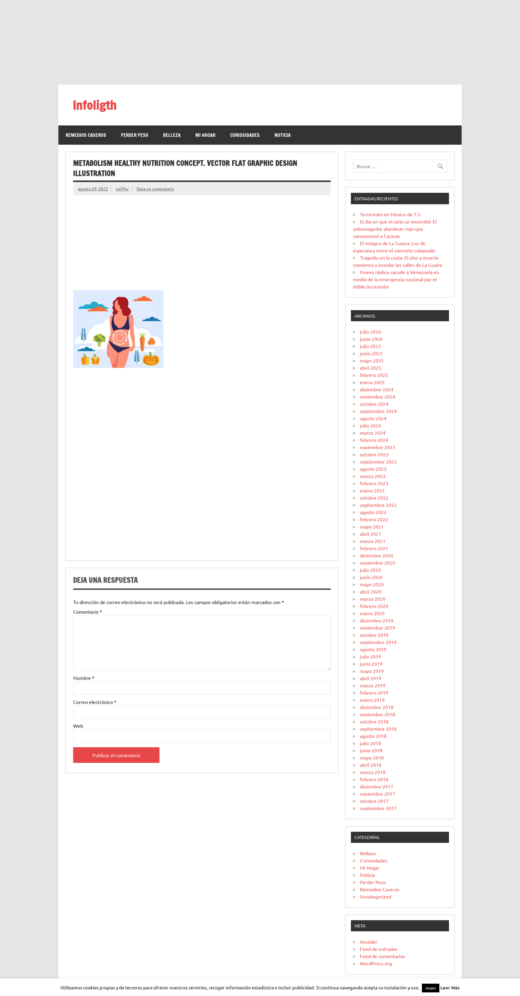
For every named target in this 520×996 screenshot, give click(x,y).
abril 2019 (370, 678)
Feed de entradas (378, 949)
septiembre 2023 (378, 461)
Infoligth (95, 104)
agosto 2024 (373, 418)
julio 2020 (370, 570)
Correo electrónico (94, 701)
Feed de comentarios (382, 956)
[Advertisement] (260, 42)
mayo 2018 (372, 757)
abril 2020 (370, 591)
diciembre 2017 (376, 786)
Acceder (368, 942)
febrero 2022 (374, 519)
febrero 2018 (374, 779)
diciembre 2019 (376, 620)
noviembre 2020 (377, 563)
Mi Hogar (205, 135)
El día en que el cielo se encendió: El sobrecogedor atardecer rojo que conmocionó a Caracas (395, 228)
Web (78, 725)
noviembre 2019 (377, 627)
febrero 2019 (374, 692)
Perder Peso (134, 135)
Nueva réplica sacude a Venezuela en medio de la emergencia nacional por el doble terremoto (396, 279)
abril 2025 (370, 368)
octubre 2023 (374, 454)
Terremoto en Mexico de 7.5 (390, 214)
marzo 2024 (372, 433)
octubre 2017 (374, 801)
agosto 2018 (373, 736)
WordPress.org (376, 963)
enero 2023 (372, 490)
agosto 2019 (373, 649)
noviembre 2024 (377, 396)
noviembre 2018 (377, 714)
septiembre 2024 (378, 411)
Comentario (87, 611)
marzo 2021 (372, 541)
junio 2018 (371, 750)
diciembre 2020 (376, 555)
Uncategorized (375, 896)
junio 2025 (371, 353)
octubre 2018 (374, 721)
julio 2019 (370, 656)
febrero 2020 (374, 606)
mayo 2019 (372, 671)
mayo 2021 (372, 526)
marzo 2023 (372, 476)
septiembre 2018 (378, 729)
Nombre (83, 677)
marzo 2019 (372, 685)
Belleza (172, 135)
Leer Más (450, 988)
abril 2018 (370, 765)
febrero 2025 (374, 375)
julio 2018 (370, 743)
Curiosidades (245, 135)
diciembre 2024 (376, 389)
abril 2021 (370, 534)
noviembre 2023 (377, 447)
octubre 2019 (374, 635)
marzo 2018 (372, 772)
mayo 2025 (372, 360)
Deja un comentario (155, 188)
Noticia (282, 135)
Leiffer (122, 188)
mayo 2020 (372, 584)
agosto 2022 (373, 512)
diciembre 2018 (376, 707)
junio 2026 (371, 339)
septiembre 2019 (378, 642)
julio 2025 (370, 346)
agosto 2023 (373, 469)
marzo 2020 (372, 599)
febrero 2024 (374, 440)
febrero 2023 (374, 483)
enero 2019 (372, 700)
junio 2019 (371, 664)
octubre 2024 (374, 404)
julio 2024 (370, 425)
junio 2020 (371, 577)
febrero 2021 (374, 548)
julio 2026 (370, 331)
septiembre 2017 (378, 808)
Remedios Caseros (86, 135)
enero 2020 (372, 613)
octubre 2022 (374, 498)
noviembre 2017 (377, 794)
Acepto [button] (431, 987)
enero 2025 (372, 382)
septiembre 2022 (378, 505)
